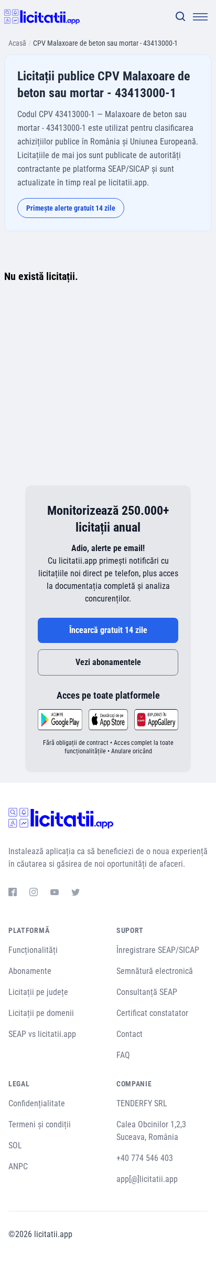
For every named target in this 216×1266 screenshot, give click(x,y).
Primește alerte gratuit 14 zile (70, 208)
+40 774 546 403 (144, 1158)
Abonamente (29, 971)
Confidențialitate (36, 1103)
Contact (129, 1034)
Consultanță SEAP (146, 992)
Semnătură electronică (154, 971)
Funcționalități (33, 950)
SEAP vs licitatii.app (42, 1034)
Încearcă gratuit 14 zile (108, 630)
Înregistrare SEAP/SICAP (157, 950)
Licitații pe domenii (41, 1013)
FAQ (123, 1055)
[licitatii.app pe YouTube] (54, 893)
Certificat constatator (152, 1013)
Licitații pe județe (38, 992)
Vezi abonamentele (108, 662)
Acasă (17, 43)
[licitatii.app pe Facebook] (12, 893)
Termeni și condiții (39, 1124)
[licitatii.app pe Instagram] (33, 893)
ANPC (18, 1166)
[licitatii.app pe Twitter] (75, 893)
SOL (15, 1145)
